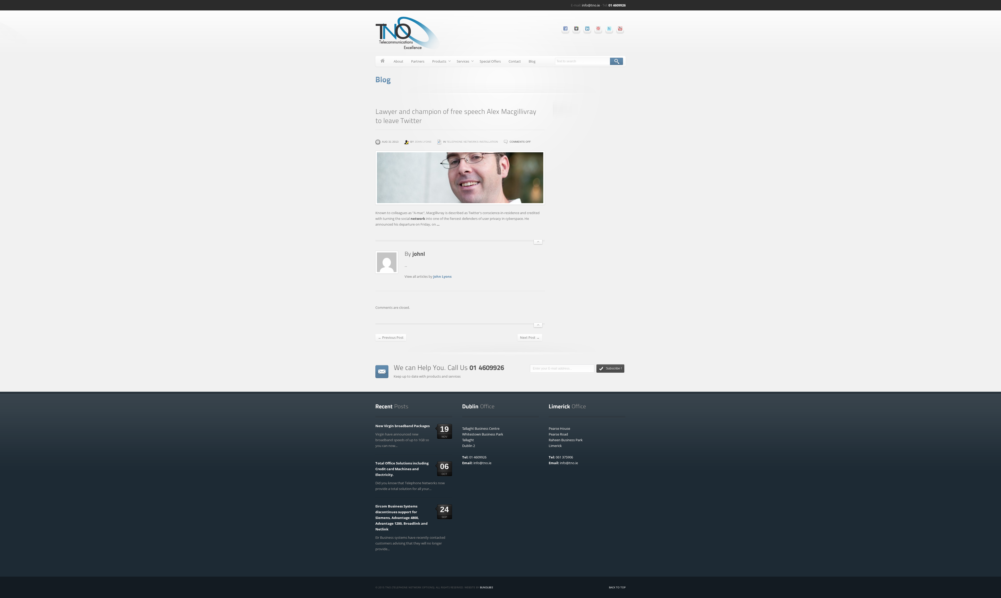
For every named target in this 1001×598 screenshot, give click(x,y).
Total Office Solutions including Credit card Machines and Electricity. (402, 469)
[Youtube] (620, 28)
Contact (515, 61)
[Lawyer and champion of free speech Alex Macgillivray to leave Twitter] (460, 178)
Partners (417, 61)
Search (616, 61)
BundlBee (486, 587)
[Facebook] (565, 28)
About (398, 61)
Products (437, 62)
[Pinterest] (598, 28)
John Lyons (423, 141)
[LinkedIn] (587, 28)
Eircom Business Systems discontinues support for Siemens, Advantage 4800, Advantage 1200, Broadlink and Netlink (401, 517)
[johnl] (418, 253)
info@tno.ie (591, 5)
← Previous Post (391, 337)
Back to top (617, 587)
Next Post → (530, 337)
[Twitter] (609, 28)
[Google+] (576, 28)
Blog (532, 61)
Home (382, 61)
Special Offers (490, 61)
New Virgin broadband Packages (402, 426)
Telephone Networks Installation (472, 141)
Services (461, 62)
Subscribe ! (614, 368)
